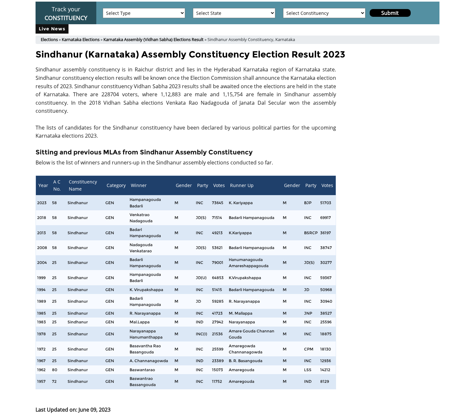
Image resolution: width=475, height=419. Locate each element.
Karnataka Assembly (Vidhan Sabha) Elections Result (153, 39)
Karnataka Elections (81, 39)
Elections (49, 39)
